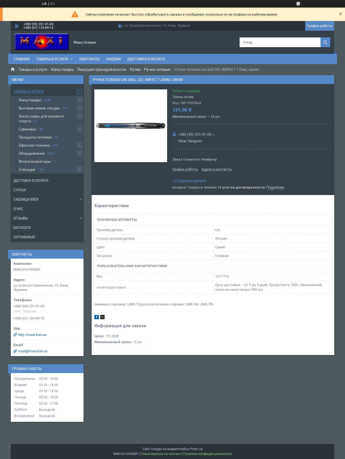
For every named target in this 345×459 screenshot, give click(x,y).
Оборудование (32, 153)
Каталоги (22, 227)
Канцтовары (62, 69)
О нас (18, 209)
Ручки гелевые (157, 69)
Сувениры (27, 129)
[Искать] (325, 42)
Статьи (19, 190)
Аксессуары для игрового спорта (41, 118)
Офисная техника (34, 145)
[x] (102, 318)
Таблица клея (25, 199)
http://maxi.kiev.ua (32, 335)
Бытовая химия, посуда (39, 108)
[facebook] (96, 318)
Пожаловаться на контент (161, 454)
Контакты (89, 59)
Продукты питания (35, 137)
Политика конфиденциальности (207, 454)
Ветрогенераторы (35, 161)
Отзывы (20, 218)
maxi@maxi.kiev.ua (32, 351)
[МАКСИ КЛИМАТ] (42, 42)
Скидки (113, 59)
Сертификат (24, 237)
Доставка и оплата (146, 59)
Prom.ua (196, 449)
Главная (22, 59)
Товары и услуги (52, 59)
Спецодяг (27, 169)
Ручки (135, 69)
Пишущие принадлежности (101, 69)
